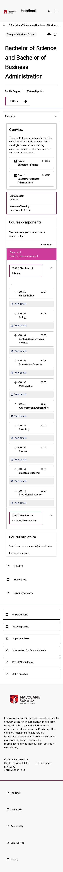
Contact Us (16, 809)
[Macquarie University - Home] (10, 13)
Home (5, 25)
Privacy (14, 859)
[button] (31, 293)
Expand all (47, 244)
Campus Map (17, 843)
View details (18, 304)
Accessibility (17, 826)
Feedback (16, 793)
